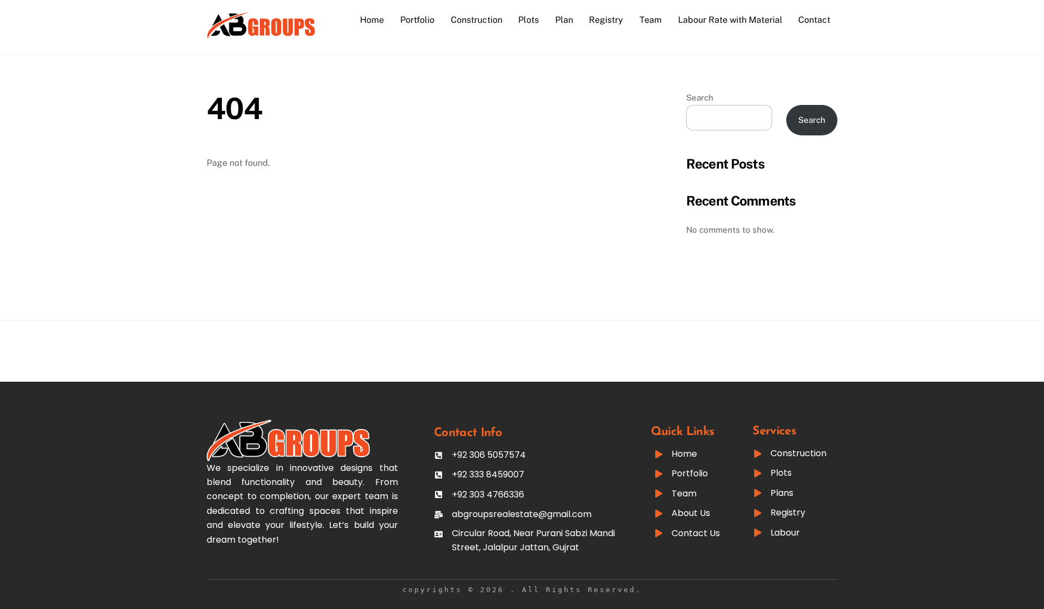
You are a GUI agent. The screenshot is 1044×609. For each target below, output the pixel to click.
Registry (606, 20)
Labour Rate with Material (730, 20)
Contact (814, 20)
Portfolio (417, 20)
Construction (476, 20)
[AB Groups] (261, 33)
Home (372, 20)
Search (699, 97)
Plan (564, 20)
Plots (528, 20)
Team (650, 20)
